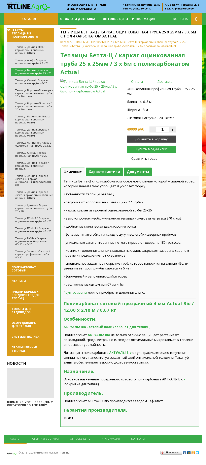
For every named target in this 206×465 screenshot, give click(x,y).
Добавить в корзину (151, 139)
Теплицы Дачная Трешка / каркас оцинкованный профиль (32, 166)
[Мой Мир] (189, 452)
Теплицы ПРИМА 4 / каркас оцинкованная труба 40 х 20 (33, 229)
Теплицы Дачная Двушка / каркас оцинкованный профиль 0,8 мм (32, 132)
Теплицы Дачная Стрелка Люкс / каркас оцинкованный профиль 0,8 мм (34, 195)
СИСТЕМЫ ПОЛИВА (25, 337)
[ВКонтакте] (185, 452)
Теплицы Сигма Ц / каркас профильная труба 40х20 (31, 81)
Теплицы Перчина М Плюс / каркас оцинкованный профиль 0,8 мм (32, 119)
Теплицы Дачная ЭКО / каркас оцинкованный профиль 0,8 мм (29, 50)
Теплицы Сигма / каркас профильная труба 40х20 (31, 154)
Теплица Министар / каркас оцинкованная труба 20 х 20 (33, 144)
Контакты (15, 30)
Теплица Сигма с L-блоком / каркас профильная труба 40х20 (32, 254)
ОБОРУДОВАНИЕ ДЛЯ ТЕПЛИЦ (24, 324)
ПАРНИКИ (19, 281)
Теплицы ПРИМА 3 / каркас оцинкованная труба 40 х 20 (33, 219)
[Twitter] (197, 452)
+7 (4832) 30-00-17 (140, 8)
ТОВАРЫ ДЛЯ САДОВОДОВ (21, 310)
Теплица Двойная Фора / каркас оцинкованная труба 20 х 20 (33, 208)
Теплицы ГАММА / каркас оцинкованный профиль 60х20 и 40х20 (31, 241)
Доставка (164, 81)
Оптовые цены (115, 19)
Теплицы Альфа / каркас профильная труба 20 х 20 (31, 61)
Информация (143, 19)
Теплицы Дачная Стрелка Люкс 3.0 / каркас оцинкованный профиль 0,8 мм (33, 180)
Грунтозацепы (75, 292)
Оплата (137, 81)
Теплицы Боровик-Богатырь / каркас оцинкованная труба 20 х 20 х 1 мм (34, 93)
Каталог (29, 19)
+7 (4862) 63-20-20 (182, 8)
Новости (16, 363)
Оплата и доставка (77, 19)
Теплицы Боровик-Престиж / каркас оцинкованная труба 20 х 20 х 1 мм (33, 106)
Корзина (180, 19)
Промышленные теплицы (24, 348)
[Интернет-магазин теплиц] (28, 4)
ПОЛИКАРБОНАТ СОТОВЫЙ (24, 268)
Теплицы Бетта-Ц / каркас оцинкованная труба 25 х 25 (33, 71)
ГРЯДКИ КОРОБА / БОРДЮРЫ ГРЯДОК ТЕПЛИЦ (26, 295)
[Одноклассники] (193, 452)
